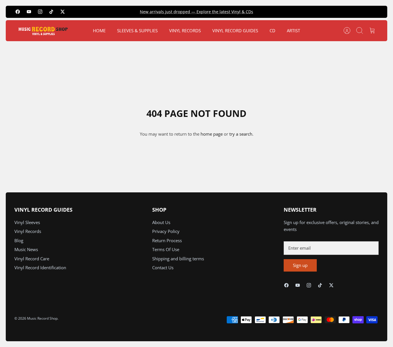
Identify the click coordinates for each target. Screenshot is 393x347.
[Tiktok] (51, 11)
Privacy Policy (166, 231)
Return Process (167, 240)
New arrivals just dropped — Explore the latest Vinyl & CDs (196, 11)
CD (272, 30)
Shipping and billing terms (178, 258)
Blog (18, 240)
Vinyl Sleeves (27, 222)
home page (212, 134)
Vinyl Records (27, 231)
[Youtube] (29, 11)
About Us (161, 222)
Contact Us (162, 267)
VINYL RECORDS (185, 30)
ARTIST (293, 30)
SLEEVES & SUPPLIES (137, 30)
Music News (26, 249)
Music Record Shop (42, 318)
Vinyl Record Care (31, 258)
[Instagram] (40, 11)
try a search (240, 134)
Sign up (300, 265)
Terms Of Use (165, 249)
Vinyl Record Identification (40, 267)
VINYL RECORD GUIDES (235, 30)
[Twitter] (62, 11)
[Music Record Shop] (43, 30)
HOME (99, 30)
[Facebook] (17, 11)
